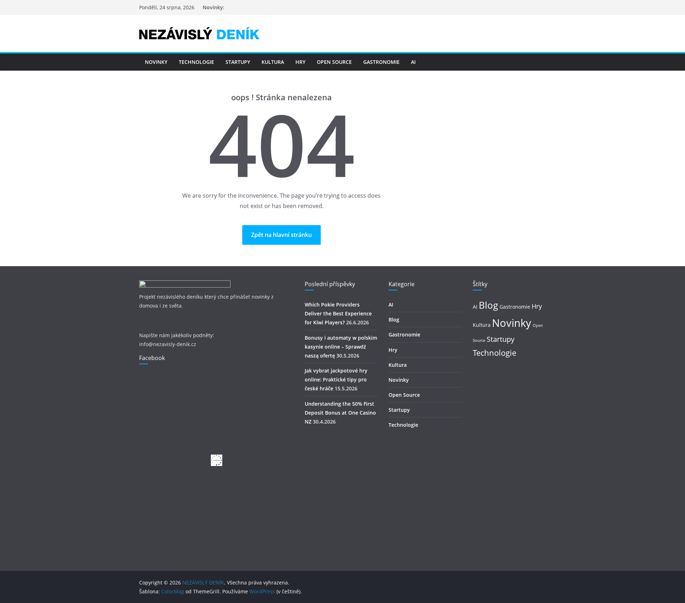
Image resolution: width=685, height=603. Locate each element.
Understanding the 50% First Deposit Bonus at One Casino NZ (340, 412)
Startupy (237, 62)
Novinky (156, 62)
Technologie (196, 62)
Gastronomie (381, 62)
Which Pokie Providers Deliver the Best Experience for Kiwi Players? (338, 313)
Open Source (334, 62)
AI (413, 62)
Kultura (273, 62)
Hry (300, 62)
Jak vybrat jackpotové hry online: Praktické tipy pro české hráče (336, 379)
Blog (394, 319)
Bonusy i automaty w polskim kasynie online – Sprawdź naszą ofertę (341, 346)
